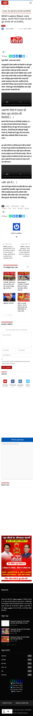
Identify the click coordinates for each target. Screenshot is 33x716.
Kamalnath (20, 208)
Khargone (27, 208)
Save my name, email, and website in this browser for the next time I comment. (16, 362)
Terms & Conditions (22, 703)
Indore (14, 208)
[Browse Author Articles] (16, 227)
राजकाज (3, 25)
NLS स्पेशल (7, 273)
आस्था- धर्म (3, 667)
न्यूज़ (2, 671)
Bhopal (22, 206)
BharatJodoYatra (15, 206)
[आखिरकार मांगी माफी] (9, 297)
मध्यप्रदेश (3, 659)
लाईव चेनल (3, 656)
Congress (4, 208)
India (10, 208)
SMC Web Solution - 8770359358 (22, 710)
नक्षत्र (20, 294)
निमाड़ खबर (3, 675)
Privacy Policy (7, 703)
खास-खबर (7, 294)
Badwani (7, 206)
